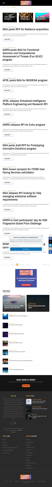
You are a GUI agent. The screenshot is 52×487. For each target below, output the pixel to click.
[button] (26, 237)
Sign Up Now (26, 249)
